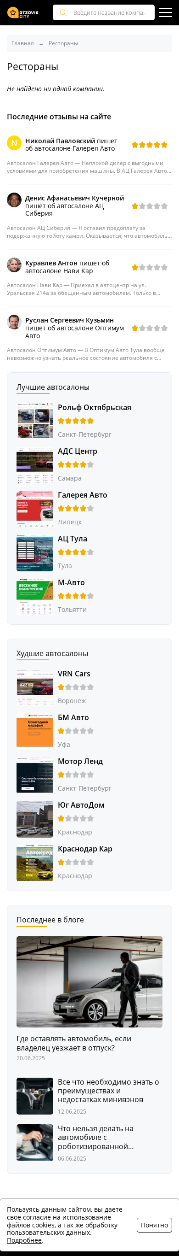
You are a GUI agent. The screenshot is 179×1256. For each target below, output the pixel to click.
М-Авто (71, 582)
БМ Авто (73, 717)
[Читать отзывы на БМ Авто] (35, 731)
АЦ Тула (72, 539)
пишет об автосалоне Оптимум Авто (74, 328)
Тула (65, 565)
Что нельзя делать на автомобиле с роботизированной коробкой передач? (96, 1137)
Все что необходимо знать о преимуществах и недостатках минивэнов (108, 1091)
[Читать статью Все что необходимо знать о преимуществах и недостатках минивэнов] (35, 1095)
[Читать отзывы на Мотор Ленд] (35, 774)
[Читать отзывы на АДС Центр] (35, 464)
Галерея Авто (82, 495)
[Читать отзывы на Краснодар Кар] (35, 862)
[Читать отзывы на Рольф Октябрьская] (35, 421)
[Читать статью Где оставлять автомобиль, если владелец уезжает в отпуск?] (89, 981)
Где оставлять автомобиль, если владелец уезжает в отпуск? (74, 1043)
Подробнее (24, 1240)
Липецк (70, 521)
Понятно (154, 1225)
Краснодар (75, 832)
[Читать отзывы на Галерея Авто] (35, 508)
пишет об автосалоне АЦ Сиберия (74, 206)
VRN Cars (74, 674)
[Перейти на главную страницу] (23, 12)
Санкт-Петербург (85, 434)
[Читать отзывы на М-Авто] (35, 596)
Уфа (64, 744)
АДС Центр (77, 451)
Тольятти (72, 609)
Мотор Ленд (80, 761)
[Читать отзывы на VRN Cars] (35, 687)
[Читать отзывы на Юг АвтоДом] (35, 818)
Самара (70, 478)
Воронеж (72, 700)
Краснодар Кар (85, 849)
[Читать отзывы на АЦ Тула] (35, 552)
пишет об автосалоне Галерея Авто (71, 144)
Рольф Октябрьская (94, 407)
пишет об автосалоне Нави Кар (67, 266)
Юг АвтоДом (81, 805)
